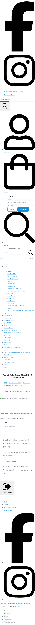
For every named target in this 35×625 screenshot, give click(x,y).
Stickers (9, 308)
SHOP (5, 383)
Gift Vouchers (11, 301)
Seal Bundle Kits (12, 286)
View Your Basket (10, 391)
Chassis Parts (18, 385)
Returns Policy (8, 354)
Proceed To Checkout (23, 391)
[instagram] (19, 87)
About (5, 266)
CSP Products (11, 298)
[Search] (30, 252)
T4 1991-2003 (11, 283)
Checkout (23, 209)
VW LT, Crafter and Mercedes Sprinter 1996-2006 (20, 310)
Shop (5, 269)
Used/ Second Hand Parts (14, 288)
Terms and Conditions (9, 357)
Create (19, 606)
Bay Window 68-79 (12, 279)
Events (6, 364)
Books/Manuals (11, 296)
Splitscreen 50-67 (12, 276)
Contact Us (7, 359)
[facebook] (19, 51)
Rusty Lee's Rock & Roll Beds (15, 305)
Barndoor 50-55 (11, 274)
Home (5, 264)
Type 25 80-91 (11, 281)
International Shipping (9, 362)
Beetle (9, 271)
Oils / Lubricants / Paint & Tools (16, 291)
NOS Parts (10, 293)
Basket (12, 209)
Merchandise (10, 303)
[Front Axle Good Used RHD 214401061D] (3, 404)
